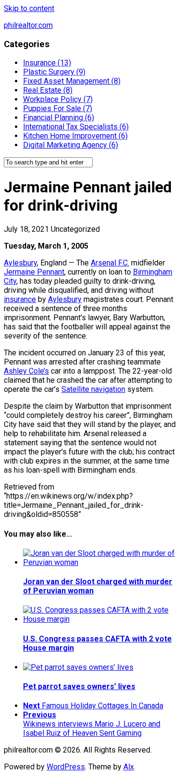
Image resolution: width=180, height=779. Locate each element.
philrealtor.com (28, 25)
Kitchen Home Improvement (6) (75, 135)
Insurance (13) (47, 62)
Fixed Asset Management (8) (71, 81)
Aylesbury (20, 262)
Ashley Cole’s (26, 371)
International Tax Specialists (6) (76, 126)
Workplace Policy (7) (58, 99)
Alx (128, 766)
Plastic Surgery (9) (54, 71)
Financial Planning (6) (58, 117)
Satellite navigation (93, 389)
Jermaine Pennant (34, 271)
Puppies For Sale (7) (57, 108)
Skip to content (29, 8)
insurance (20, 299)
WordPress (66, 766)
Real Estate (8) (47, 90)
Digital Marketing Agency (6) (70, 145)
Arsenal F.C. (110, 262)
